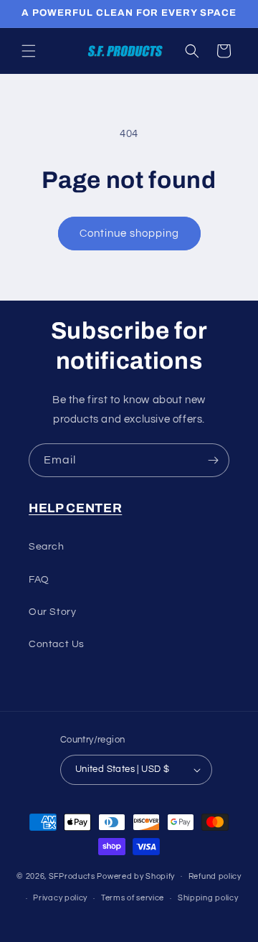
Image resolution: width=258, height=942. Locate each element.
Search (46, 547)
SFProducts (72, 876)
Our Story (52, 612)
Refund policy (215, 876)
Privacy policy (60, 898)
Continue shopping (129, 233)
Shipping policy (208, 898)
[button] (28, 51)
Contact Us (57, 644)
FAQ (39, 580)
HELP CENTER (75, 508)
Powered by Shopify (136, 876)
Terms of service (132, 898)
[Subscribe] (213, 460)
